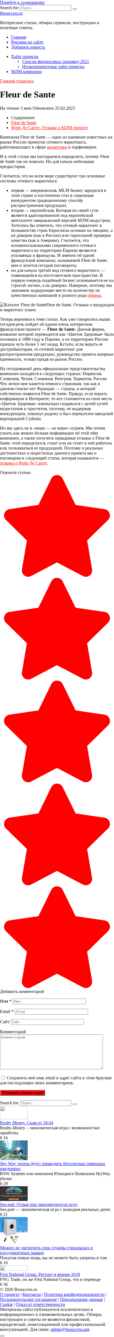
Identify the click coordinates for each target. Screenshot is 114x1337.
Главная (18, 37)
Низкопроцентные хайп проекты (53, 66)
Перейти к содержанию (22, 2)
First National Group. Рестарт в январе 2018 (40, 1274)
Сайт (4, 1021)
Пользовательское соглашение (28, 1299)
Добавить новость (28, 47)
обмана (94, 295)
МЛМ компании (26, 71)
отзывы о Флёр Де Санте (23, 463)
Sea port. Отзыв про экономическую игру (39, 1204)
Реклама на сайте (27, 42)
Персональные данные (81, 1299)
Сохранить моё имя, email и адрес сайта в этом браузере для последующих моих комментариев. (56, 1080)
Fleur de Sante (23, 122)
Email (7, 1011)
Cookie (6, 1304)
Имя (5, 1001)
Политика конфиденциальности (74, 1294)
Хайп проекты (24, 56)
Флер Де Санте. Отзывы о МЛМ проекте (49, 127)
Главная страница (16, 81)
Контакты (31, 1294)
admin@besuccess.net (70, 1329)
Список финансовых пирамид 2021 (55, 61)
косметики (57, 147)
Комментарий (13, 1031)
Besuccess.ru (11, 13)
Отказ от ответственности (40, 1304)
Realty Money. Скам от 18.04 (26, 1122)
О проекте (9, 1294)
